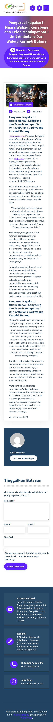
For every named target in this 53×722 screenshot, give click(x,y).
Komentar (9, 500)
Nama (7, 524)
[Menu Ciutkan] (46, 8)
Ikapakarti (19, 158)
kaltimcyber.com (16, 135)
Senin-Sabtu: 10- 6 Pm (32, 683)
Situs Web (8, 537)
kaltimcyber (19, 111)
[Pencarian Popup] (32, 8)
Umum (28, 104)
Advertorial (34, 49)
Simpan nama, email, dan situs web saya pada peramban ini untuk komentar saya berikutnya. (27, 556)
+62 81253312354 (30, 666)
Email (31, 524)
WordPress (26, 717)
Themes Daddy (21, 714)
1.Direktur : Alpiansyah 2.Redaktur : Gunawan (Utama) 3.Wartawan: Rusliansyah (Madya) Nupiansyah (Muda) (28, 643)
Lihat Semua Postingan (24, 458)
